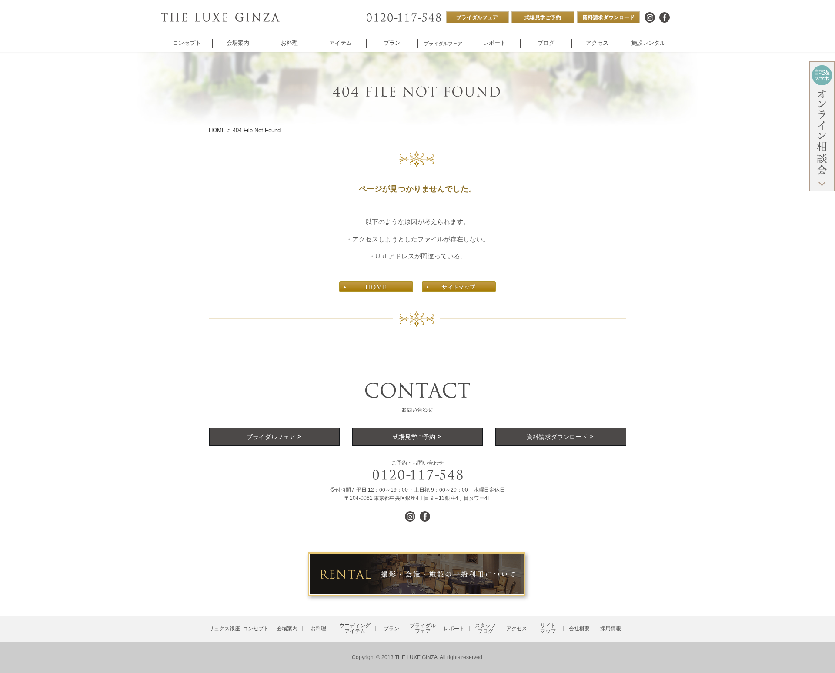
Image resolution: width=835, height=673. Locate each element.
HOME (217, 130)
